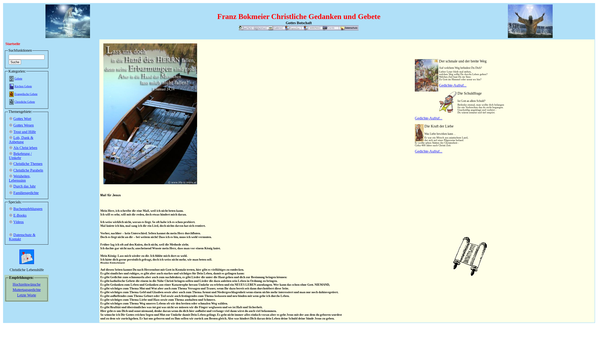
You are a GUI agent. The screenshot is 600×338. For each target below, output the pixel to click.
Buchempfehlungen (27, 209)
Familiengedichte (26, 193)
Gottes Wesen (23, 125)
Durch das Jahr (24, 186)
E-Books (19, 215)
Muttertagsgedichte (27, 290)
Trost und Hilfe (24, 132)
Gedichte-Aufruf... (452, 85)
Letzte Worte (26, 295)
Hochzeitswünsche (27, 284)
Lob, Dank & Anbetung (21, 140)
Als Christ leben (25, 148)
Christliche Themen (27, 164)
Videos (18, 222)
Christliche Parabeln (28, 170)
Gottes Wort (22, 119)
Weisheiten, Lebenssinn (19, 178)
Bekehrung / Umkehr (20, 156)
